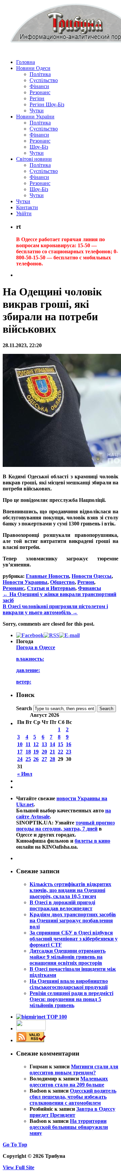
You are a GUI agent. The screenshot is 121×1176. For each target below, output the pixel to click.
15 (60, 744)
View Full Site (18, 1167)
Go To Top (15, 1144)
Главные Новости (47, 576)
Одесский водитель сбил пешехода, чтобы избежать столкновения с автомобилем (73, 1097)
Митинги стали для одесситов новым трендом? (74, 1069)
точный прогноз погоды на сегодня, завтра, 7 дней (65, 826)
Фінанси (39, 86)
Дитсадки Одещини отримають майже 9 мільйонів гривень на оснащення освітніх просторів (68, 957)
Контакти (27, 207)
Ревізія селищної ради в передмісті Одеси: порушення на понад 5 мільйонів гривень (71, 999)
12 (36, 744)
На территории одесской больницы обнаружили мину (69, 1127)
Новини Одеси (33, 68)
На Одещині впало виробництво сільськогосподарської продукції (69, 984)
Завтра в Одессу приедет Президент (72, 1112)
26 (36, 759)
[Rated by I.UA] (31, 1028)
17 (20, 752)
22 (60, 752)
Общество (62, 582)
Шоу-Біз (39, 147)
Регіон (37, 98)
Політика (40, 74)
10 (20, 744)
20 (44, 752)
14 (52, 744)
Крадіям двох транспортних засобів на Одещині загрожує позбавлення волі (73, 920)
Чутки (37, 110)
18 (28, 752)
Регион (85, 582)
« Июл (24, 774)
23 (68, 752)
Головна (25, 62)
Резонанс (40, 92)
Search (24, 708)
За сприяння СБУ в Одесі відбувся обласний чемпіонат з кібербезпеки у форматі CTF (74, 939)
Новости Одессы (92, 576)
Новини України (35, 116)
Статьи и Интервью (51, 588)
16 (68, 744)
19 (36, 752)
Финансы (89, 588)
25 (28, 759)
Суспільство (44, 80)
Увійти (24, 213)
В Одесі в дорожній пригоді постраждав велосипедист (62, 905)
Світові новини (34, 159)
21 (52, 752)
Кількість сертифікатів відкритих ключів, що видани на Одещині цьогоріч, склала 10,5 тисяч (70, 890)
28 (52, 759)
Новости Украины (25, 582)
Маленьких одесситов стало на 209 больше (69, 1082)
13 (44, 744)
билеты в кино (92, 841)
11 (28, 744)
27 (44, 759)
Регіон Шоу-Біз (47, 104)
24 (20, 759)
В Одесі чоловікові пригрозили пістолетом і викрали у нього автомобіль (55, 609)
